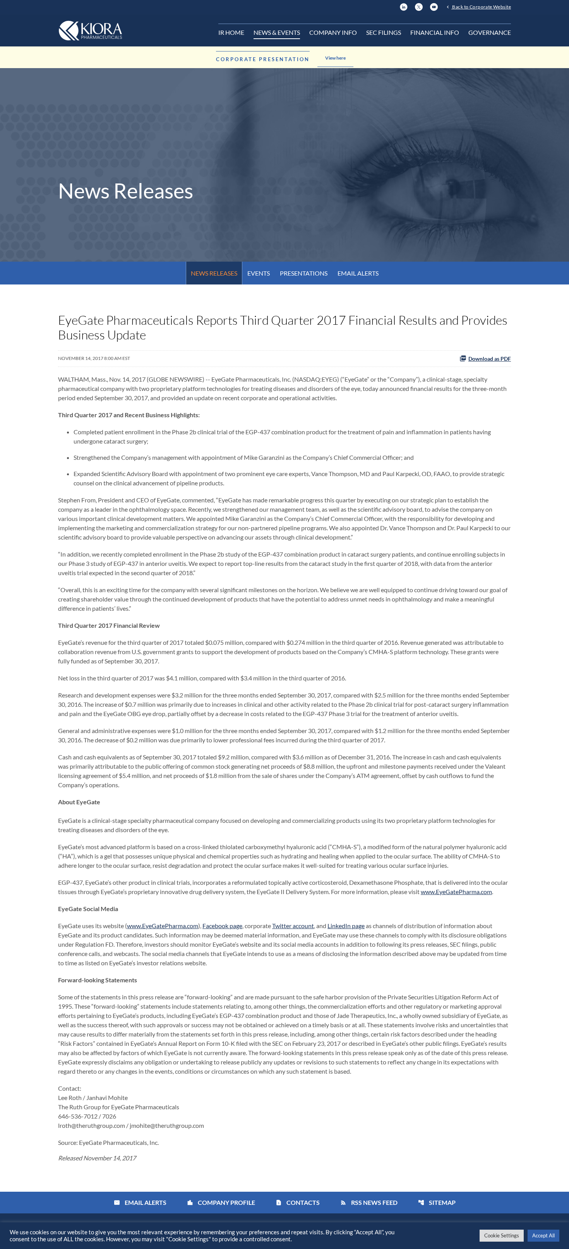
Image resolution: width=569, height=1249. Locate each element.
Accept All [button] (543, 1235)
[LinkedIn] (404, 6)
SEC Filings (383, 32)
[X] (419, 6)
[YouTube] (434, 6)
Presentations (303, 273)
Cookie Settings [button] (501, 1235)
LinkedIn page (346, 925)
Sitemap (437, 1202)
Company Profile (221, 1202)
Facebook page (222, 925)
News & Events (277, 32)
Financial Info (434, 32)
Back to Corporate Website (481, 6)
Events (258, 273)
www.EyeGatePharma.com (456, 891)
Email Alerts (358, 273)
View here (335, 58)
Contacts (298, 1202)
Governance (489, 32)
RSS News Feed (369, 1202)
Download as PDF (489, 358)
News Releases (214, 273)
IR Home (231, 32)
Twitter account (293, 925)
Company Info (333, 32)
